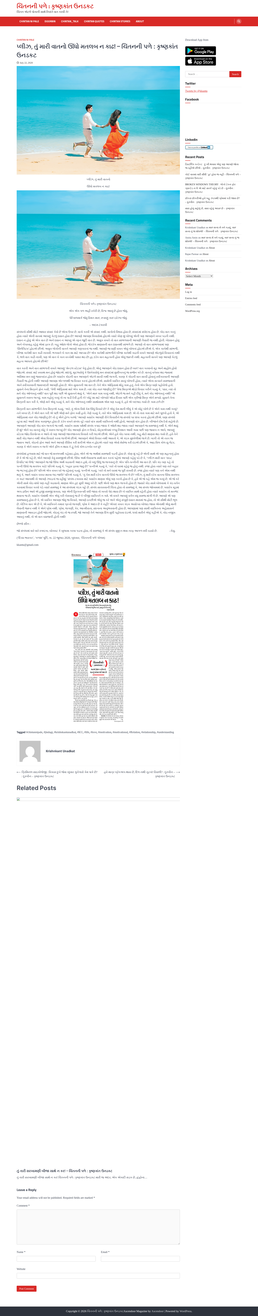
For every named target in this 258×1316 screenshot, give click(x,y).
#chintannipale (34, 732)
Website (21, 1268)
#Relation (134, 732)
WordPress (185, 1311)
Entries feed (191, 298)
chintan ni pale (25, 40)
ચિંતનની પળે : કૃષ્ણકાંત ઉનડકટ (55, 6)
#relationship (148, 732)
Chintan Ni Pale (29, 21)
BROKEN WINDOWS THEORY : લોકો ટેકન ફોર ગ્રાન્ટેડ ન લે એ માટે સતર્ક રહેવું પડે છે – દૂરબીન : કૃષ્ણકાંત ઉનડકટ (210, 188)
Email (105, 1252)
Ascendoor (157, 1311)
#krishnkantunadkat (65, 732)
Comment (23, 1205)
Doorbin (50, 21)
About (140, 21)
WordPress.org (192, 310)
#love (94, 732)
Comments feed (193, 304)
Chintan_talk (69, 21)
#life (86, 732)
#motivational (120, 732)
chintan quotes (94, 21)
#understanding (165, 732)
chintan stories (120, 21)
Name (21, 1252)
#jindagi (48, 732)
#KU (80, 732)
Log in (188, 291)
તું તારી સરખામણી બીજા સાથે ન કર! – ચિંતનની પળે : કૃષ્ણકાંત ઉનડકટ (64, 1171)
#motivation (104, 732)
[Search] (239, 21)
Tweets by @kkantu (196, 90)
